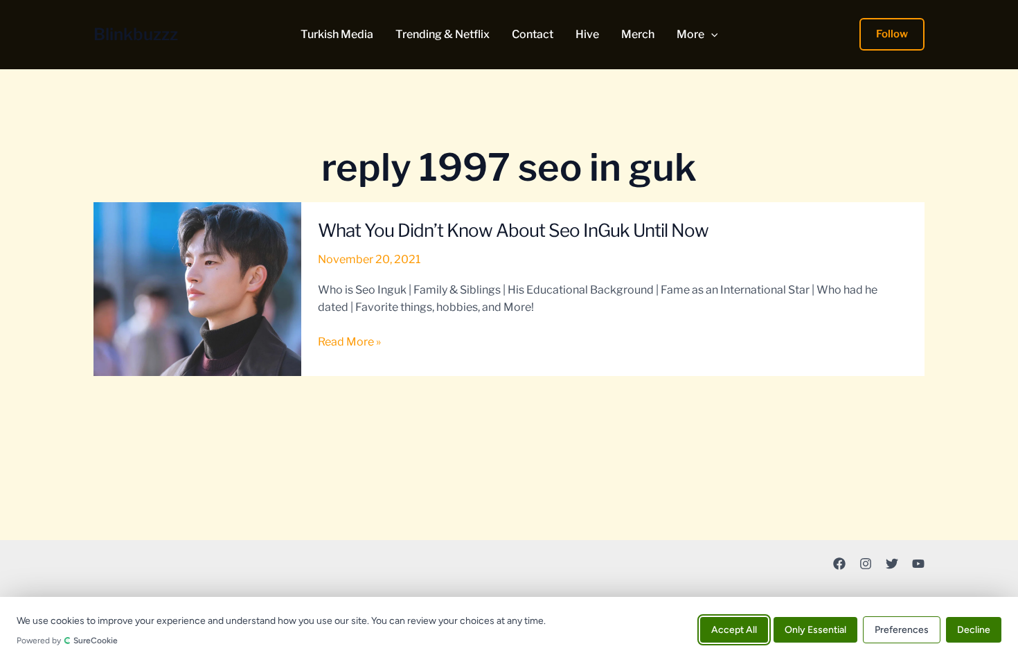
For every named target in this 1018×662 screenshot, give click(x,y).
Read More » (349, 342)
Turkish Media (337, 34)
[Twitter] (892, 563)
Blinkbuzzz (135, 34)
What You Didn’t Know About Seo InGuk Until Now (513, 230)
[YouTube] (918, 563)
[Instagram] (865, 563)
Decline (973, 629)
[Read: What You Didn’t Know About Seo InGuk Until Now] (197, 288)
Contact (532, 34)
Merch (637, 34)
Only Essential (815, 629)
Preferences (902, 629)
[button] (711, 34)
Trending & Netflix (442, 34)
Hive (587, 34)
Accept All (734, 629)
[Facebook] (839, 563)
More (690, 34)
